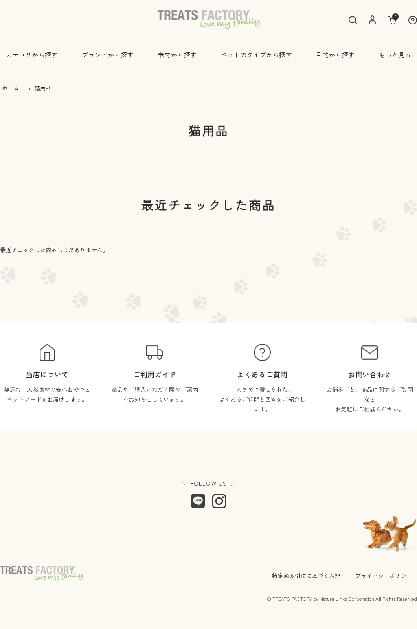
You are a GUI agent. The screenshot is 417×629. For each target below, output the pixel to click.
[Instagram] (219, 501)
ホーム (10, 88)
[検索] (353, 20)
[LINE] (198, 501)
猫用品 (42, 88)
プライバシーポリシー (383, 576)
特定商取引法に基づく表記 (306, 576)
